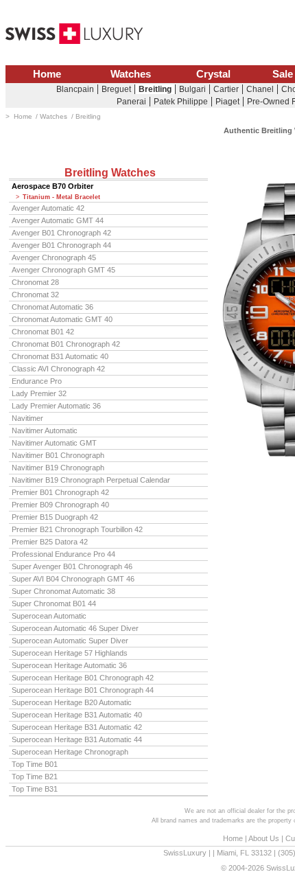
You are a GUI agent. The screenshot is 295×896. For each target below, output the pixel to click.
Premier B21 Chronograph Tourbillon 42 (77, 529)
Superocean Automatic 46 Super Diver (75, 628)
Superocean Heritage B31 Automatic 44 (77, 739)
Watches (130, 74)
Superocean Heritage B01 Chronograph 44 (83, 690)
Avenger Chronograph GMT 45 (63, 270)
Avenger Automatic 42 (48, 208)
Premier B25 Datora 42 (50, 542)
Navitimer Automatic (45, 430)
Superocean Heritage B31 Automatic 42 (77, 727)
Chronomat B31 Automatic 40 (60, 356)
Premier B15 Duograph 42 (55, 517)
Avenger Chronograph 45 (54, 257)
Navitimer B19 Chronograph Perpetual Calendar (91, 480)
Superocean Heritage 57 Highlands (70, 653)
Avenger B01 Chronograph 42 (61, 233)
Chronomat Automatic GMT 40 (62, 319)
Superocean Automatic (49, 616)
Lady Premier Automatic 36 (56, 406)
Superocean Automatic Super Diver (70, 640)
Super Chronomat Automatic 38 (63, 591)
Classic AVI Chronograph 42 (58, 369)
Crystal (213, 74)
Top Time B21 (35, 776)
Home (47, 74)
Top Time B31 (35, 789)
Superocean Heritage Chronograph (70, 752)
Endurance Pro (37, 381)
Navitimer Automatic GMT (54, 443)
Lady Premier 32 (39, 393)
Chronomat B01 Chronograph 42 (66, 344)
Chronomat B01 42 (43, 332)
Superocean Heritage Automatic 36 (69, 665)
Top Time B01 (35, 764)
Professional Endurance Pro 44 (63, 554)
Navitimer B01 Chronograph (58, 455)
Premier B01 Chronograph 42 (60, 492)
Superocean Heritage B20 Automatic (72, 702)
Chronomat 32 (35, 294)
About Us (263, 838)
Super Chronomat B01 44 (54, 603)
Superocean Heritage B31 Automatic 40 (77, 715)
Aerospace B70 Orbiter (52, 186)
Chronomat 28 (35, 282)
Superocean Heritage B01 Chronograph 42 (83, 678)
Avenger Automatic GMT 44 (58, 220)
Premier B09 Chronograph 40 (60, 505)
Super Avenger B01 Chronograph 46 (72, 566)
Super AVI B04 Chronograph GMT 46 (73, 579)
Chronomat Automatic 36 (52, 307)
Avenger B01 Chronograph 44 (61, 245)
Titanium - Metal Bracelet (61, 197)
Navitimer (27, 418)
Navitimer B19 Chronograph (58, 467)
